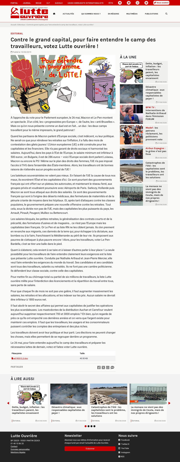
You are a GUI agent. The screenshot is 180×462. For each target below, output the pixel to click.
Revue (38, 3)
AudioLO (58, 3)
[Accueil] (54, 13)
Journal (27, 3)
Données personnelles (20, 449)
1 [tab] (86, 426)
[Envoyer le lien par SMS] (112, 367)
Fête (110, 3)
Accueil (13, 25)
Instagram (125, 452)
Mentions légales (18, 452)
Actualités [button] (68, 14)
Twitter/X (125, 444)
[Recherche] (166, 13)
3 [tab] (91, 426)
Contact (14, 446)
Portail (14, 3)
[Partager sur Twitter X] (103, 367)
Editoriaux (21, 25)
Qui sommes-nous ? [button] (91, 14)
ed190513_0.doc (20, 358)
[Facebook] (120, 3)
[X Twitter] (129, 3)
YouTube (125, 448)
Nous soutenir (162, 3)
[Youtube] (137, 3)
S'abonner (90, 448)
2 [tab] (89, 426)
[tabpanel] (29, 403)
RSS (122, 456)
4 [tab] (94, 426)
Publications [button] (151, 14)
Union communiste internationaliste (85, 3)
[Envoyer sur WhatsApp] (107, 367)
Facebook (125, 440)
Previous (7, 403)
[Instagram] (146, 3)
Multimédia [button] (132, 14)
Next (170, 403)
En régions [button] (113, 14)
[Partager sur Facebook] (99, 367)
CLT (48, 3)
